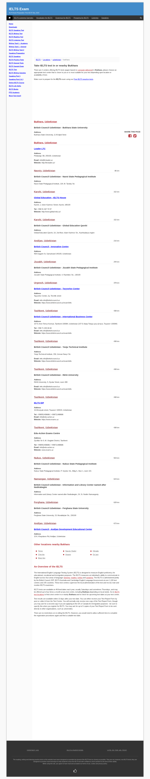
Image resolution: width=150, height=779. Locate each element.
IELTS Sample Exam (16, 66)
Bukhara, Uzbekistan (45, 121)
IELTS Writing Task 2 (16, 50)
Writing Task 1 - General (17, 47)
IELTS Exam (19, 9)
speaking (89, 578)
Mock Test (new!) (15, 96)
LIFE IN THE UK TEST (117, 750)
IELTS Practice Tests (16, 60)
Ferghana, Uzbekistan (46, 502)
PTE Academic (14, 92)
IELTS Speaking (15, 56)
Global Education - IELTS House (50, 198)
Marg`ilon (41, 558)
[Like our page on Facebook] (75, 771)
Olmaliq (96, 551)
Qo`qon (95, 554)
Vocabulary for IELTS (44, 18)
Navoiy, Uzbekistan (44, 170)
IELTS (38, 60)
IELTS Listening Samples (23, 18)
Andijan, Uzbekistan (45, 240)
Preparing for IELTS (81, 18)
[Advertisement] (88, 39)
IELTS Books (13, 89)
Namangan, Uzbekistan (47, 479)
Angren (68, 554)
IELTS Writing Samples (17, 73)
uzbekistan (57, 60)
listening (67, 578)
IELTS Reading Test (16, 37)
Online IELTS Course (16, 83)
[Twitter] (134, 136)
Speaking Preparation (17, 53)
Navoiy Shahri (70, 551)
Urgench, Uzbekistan (45, 282)
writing (79, 578)
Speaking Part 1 (14, 76)
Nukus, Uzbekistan (44, 458)
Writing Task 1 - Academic (18, 43)
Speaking (105, 18)
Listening (95, 18)
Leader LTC (39, 149)
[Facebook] (130, 136)
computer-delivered (85, 70)
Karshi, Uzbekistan (44, 191)
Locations (46, 60)
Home (11, 24)
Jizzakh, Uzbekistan (45, 261)
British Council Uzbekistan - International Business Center (63, 317)
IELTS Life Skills (15, 86)
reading (74, 578)
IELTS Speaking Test (16, 30)
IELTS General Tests (16, 63)
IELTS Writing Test (15, 33)
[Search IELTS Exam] (140, 17)
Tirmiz (40, 551)
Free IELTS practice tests (83, 79)
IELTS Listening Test (16, 40)
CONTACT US (33, 750)
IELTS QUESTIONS (75, 750)
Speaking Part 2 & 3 (16, 79)
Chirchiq (41, 554)
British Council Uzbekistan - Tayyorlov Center (57, 289)
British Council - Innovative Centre (51, 246)
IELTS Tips (13, 69)
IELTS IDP (39, 403)
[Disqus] (76, 649)
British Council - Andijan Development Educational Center (63, 529)
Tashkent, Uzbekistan (46, 310)
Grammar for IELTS (63, 18)
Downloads (13, 27)
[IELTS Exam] (10, 17)
